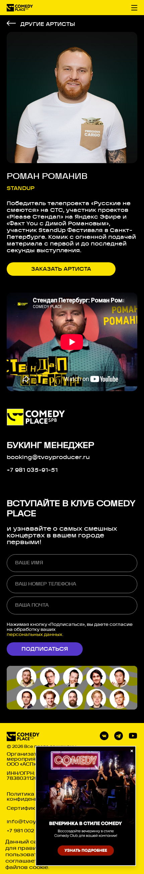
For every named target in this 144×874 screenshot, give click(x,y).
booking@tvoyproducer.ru (48, 457)
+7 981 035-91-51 (32, 470)
